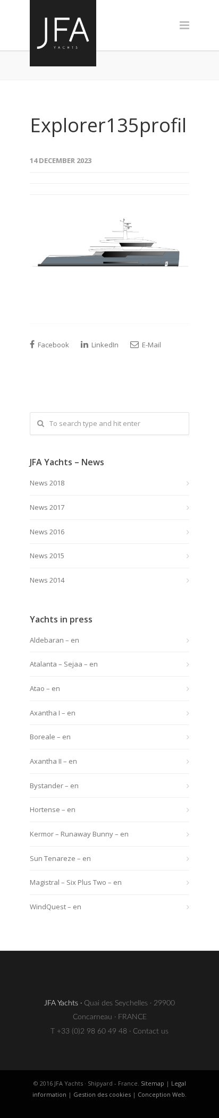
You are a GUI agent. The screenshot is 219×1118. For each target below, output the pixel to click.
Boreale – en (50, 736)
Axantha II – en (53, 761)
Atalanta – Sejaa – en (64, 664)
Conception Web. (162, 1094)
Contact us (151, 1031)
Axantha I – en (52, 713)
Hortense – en (52, 809)
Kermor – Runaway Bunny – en (79, 834)
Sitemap (152, 1083)
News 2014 (47, 580)
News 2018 (47, 483)
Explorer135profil (108, 125)
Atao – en (45, 688)
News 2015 (47, 555)
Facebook (52, 344)
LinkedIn (104, 344)
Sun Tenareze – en (60, 858)
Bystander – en (54, 785)
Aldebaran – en (54, 640)
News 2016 (47, 531)
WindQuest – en (55, 906)
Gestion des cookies (102, 1094)
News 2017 (47, 507)
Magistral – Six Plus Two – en (76, 882)
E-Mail (150, 344)
